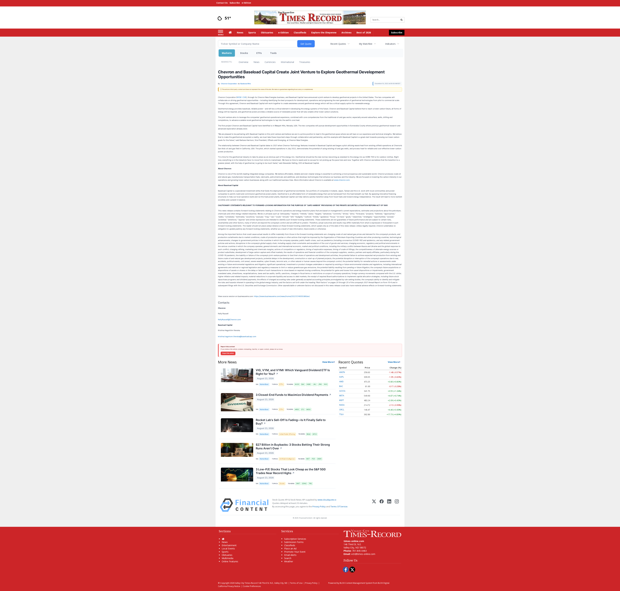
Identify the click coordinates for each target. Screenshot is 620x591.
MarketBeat (264, 384)
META (341, 395)
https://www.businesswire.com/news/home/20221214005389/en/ (282, 296)
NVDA (342, 405)
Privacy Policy (319, 506)
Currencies (270, 62)
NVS (325, 384)
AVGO (297, 384)
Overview (243, 62)
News (256, 62)
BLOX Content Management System (356, 583)
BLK (302, 384)
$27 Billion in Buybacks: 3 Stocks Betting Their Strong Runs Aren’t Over (293, 446)
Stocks (244, 53)
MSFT (341, 400)
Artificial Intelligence (287, 459)
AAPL (341, 377)
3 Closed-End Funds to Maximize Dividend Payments (293, 394)
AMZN (342, 372)
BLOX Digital (383, 583)
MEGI (308, 409)
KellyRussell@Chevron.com (229, 319)
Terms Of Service (339, 506)
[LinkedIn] (389, 505)
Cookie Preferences (252, 586)
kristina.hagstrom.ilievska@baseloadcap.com (237, 336)
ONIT (298, 483)
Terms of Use (296, 583)
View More (327, 362)
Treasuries (304, 62)
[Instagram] (396, 505)
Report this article (228, 353)
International (287, 62)
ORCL (341, 409)
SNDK (319, 459)
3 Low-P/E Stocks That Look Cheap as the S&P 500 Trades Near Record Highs (291, 471)
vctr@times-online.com (363, 554)
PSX (313, 459)
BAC (341, 386)
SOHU (304, 483)
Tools (273, 53)
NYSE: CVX (241, 97)
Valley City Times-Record (246, 583)
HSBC (309, 384)
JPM (320, 384)
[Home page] (310, 17)
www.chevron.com (342, 180)
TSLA (341, 414)
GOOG (342, 391)
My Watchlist (365, 43)
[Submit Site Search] (401, 19)
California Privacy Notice (229, 586)
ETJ (302, 409)
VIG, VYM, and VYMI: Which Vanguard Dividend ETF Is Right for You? (293, 372)
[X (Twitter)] (374, 505)
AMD (341, 381)
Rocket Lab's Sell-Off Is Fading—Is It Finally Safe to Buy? (291, 421)
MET (308, 459)
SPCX (315, 434)
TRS (310, 483)
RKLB (308, 434)
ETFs (259, 53)
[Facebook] (381, 505)
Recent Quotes (338, 43)
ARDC (297, 409)
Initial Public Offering (287, 434)
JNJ (314, 384)
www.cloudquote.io (327, 499)
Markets (227, 53)
